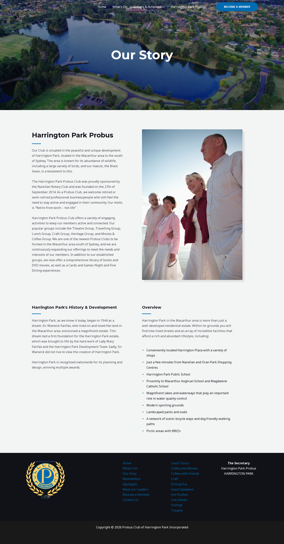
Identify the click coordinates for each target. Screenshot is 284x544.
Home (102, 7)
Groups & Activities (147, 7)
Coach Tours (180, 463)
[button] (237, 6)
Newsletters (132, 479)
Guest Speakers (182, 489)
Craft (174, 479)
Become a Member (136, 494)
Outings (177, 505)
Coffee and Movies (184, 468)
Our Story (130, 473)
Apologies (130, 484)
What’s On (119, 7)
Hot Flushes (179, 494)
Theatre (177, 510)
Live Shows (179, 500)
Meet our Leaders (135, 489)
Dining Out (179, 484)
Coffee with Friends (185, 473)
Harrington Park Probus (188, 7)
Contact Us (130, 500)
